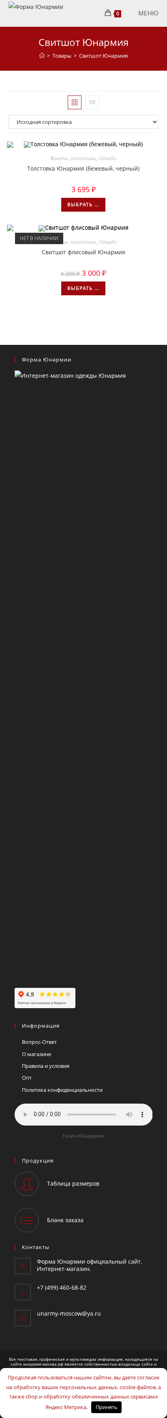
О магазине (36, 1054)
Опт (27, 1077)
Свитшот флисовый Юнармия (83, 252)
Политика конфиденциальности (62, 1089)
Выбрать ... (83, 204)
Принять (107, 1407)
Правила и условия (45, 1065)
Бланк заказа (65, 1220)
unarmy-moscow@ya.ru (69, 1313)
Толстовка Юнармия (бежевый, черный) (83, 168)
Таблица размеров (73, 1183)
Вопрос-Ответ (39, 1042)
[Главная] (42, 55)
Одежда (107, 158)
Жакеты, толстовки (73, 158)
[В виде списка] (92, 102)
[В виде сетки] (74, 102)
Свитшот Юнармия (103, 55)
